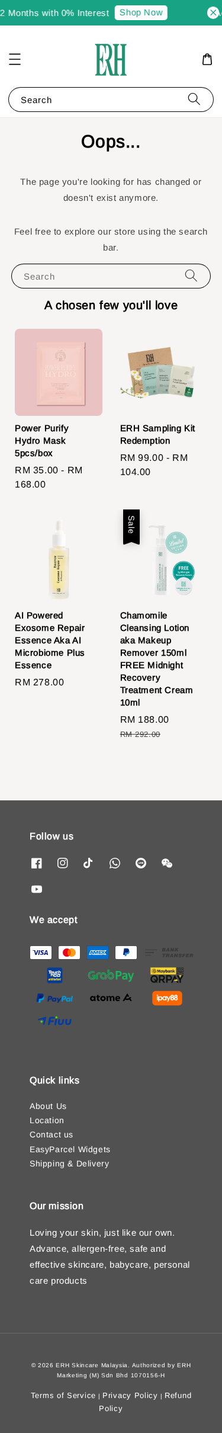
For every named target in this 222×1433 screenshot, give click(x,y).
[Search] (194, 99)
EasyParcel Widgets (70, 1149)
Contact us (51, 1134)
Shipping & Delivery (69, 1163)
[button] (15, 59)
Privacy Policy (130, 1395)
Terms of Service (63, 1395)
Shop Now (138, 12)
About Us (48, 1106)
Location (47, 1120)
